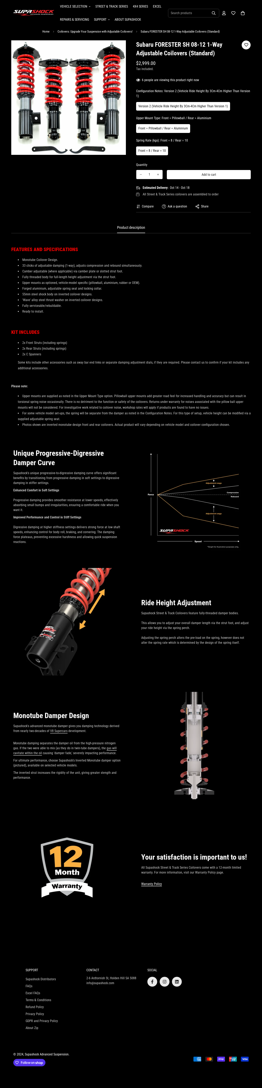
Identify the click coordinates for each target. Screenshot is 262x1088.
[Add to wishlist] (246, 45)
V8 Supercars (59, 731)
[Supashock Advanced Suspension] (33, 13)
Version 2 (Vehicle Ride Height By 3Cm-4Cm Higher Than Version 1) (183, 106)
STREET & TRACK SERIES (111, 6)
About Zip (32, 1028)
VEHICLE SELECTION (73, 6)
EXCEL (157, 6)
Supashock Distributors (41, 979)
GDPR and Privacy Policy (42, 1021)
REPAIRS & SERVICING (74, 20)
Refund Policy (35, 1007)
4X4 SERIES (140, 6)
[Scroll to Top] (254, 1065)
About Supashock (128, 20)
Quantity (141, 165)
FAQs (29, 986)
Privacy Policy (35, 1014)
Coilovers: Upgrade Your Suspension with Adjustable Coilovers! (95, 31)
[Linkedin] (177, 982)
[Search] (213, 13)
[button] (242, 13)
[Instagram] (164, 982)
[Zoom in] (117, 49)
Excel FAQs (33, 993)
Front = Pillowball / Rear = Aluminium (163, 128)
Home (46, 31)
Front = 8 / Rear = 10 (152, 151)
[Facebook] (152, 982)
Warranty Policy (151, 884)
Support (100, 20)
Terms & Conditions (38, 1000)
